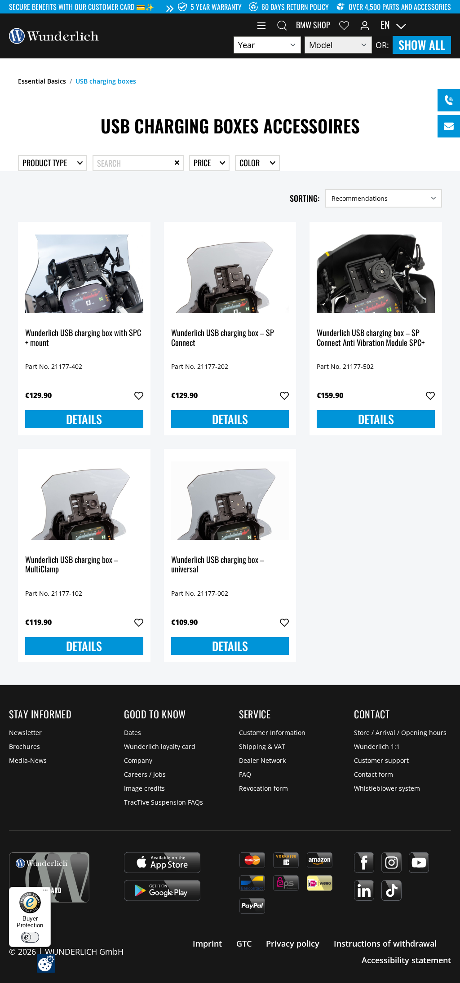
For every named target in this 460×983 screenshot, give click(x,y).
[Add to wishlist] (138, 395)
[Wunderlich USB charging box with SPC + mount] (84, 274)
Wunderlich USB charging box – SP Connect (222, 338)
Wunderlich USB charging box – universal (217, 565)
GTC (244, 943)
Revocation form (263, 788)
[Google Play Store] (162, 890)
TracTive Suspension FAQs (163, 802)
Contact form (373, 774)
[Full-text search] (282, 24)
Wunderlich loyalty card (159, 746)
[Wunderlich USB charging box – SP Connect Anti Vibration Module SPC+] (376, 274)
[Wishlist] (344, 24)
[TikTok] (391, 890)
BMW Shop (313, 25)
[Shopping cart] (445, 25)
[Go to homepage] (54, 35)
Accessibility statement (406, 960)
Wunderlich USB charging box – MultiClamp (71, 565)
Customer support (381, 760)
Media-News (28, 760)
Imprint (207, 943)
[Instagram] (391, 862)
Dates (132, 732)
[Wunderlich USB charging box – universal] (230, 501)
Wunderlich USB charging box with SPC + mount (83, 338)
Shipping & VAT (262, 746)
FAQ (245, 774)
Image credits (144, 788)
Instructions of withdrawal (385, 943)
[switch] (30, 937)
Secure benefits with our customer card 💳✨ (81, 6)
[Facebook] (364, 862)
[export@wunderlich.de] (449, 126)
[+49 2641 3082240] (449, 100)
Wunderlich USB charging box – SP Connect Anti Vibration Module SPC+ (371, 338)
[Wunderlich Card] (49, 877)
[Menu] (261, 24)
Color (250, 162)
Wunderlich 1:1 (377, 746)
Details (84, 419)
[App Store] (162, 862)
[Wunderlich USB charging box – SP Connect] (230, 274)
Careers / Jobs (145, 774)
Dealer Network (262, 760)
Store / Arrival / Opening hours (400, 732)
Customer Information (272, 732)
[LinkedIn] (364, 890)
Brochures (24, 746)
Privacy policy (292, 943)
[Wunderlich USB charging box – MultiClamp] (84, 501)
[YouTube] (419, 862)
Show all (421, 44)
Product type (45, 162)
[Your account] (364, 24)
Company (138, 760)
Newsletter (25, 732)
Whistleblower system (387, 788)
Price (203, 162)
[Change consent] (46, 963)
